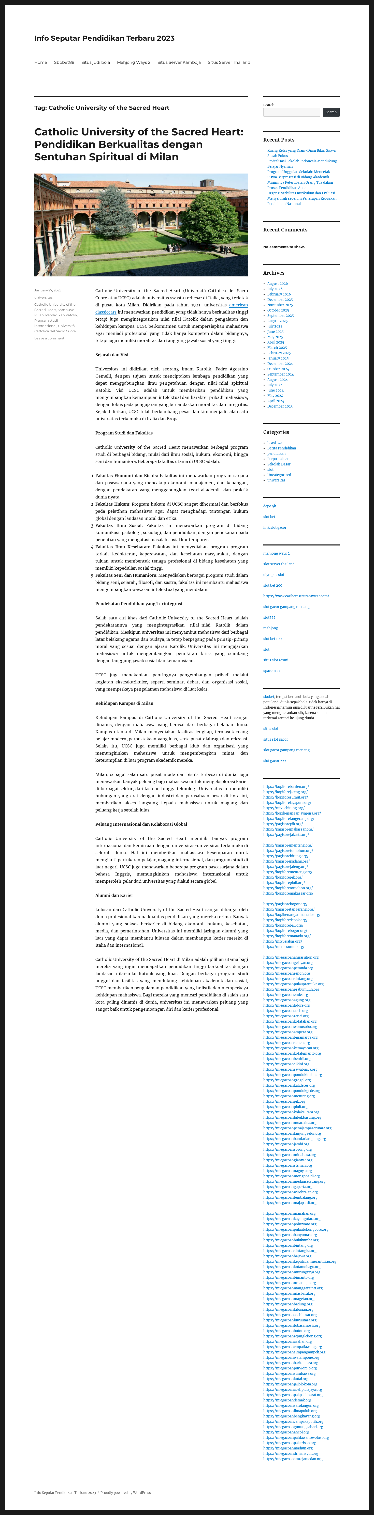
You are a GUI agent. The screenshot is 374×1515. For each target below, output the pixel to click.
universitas (43, 297)
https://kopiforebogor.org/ (285, 931)
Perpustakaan (278, 459)
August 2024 (277, 380)
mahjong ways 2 (276, 553)
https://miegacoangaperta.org (287, 1187)
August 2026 (277, 284)
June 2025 (275, 332)
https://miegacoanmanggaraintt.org (293, 1288)
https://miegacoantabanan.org (288, 1309)
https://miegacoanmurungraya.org (291, 1272)
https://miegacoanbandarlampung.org (294, 1139)
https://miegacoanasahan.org (287, 1341)
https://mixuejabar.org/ (282, 941)
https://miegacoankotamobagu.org (292, 1267)
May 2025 (275, 337)
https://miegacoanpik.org (284, 1101)
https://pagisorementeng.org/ (288, 845)
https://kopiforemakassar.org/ (288, 893)
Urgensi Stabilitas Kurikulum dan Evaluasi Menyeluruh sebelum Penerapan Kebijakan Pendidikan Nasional (302, 198)
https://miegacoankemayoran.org (291, 1048)
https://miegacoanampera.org (287, 1032)
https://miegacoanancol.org (286, 1432)
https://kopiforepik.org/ (283, 877)
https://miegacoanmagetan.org (288, 1299)
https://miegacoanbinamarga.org (290, 1037)
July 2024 (274, 385)
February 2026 (279, 294)
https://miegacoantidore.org (286, 1005)
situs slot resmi (275, 660)
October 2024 (278, 369)
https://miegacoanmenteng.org (289, 1096)
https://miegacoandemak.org (287, 1400)
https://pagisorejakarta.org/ (286, 835)
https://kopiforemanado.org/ (287, 936)
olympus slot (273, 575)
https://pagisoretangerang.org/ (289, 909)
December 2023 (280, 406)
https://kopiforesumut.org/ (285, 797)
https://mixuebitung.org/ (284, 808)
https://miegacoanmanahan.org (289, 1213)
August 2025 (277, 321)
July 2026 (275, 289)
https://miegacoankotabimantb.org (292, 1053)
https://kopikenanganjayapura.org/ (292, 813)
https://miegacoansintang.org (288, 979)
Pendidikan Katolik (61, 315)
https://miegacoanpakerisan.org (289, 1443)
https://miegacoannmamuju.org (289, 1283)
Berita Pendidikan (281, 448)
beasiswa (274, 443)
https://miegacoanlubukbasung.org (292, 1117)
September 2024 (280, 374)
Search (269, 105)
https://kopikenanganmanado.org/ (292, 915)
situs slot (270, 729)
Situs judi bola (95, 62)
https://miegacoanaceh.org (285, 1011)
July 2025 (274, 326)
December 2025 (280, 300)
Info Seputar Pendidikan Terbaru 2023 (104, 38)
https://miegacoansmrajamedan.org (293, 1459)
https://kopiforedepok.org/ (285, 920)
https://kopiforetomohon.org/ (288, 888)
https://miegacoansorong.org (287, 1149)
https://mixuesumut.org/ (284, 947)
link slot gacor (274, 527)
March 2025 (277, 348)
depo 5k (269, 506)
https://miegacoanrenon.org (286, 973)
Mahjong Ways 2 (133, 62)
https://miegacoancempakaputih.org (293, 1421)
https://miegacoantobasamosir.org (292, 1325)
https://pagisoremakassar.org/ (288, 829)
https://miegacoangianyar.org (287, 1160)
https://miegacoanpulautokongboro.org (295, 1229)
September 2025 (280, 316)
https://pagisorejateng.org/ (285, 867)
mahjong (270, 628)
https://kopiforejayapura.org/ (287, 803)
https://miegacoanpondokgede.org (291, 1091)
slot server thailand (279, 564)
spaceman (271, 671)
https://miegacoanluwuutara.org (290, 1320)
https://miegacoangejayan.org (288, 963)
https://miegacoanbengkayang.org (291, 1416)
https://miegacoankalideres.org (289, 1085)
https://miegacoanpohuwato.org (290, 1224)
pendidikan (276, 453)
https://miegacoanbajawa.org (287, 1256)
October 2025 (278, 310)
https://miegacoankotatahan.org (290, 1021)
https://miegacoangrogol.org (287, 1080)
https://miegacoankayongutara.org (292, 1219)
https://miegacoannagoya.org (287, 1171)
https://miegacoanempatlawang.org (292, 1347)
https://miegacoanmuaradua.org (290, 1123)
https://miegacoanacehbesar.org (290, 1315)
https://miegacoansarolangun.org (291, 1405)
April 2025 (275, 342)
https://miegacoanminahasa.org (289, 1155)
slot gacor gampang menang (286, 607)
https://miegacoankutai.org (285, 1379)
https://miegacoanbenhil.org (287, 1059)
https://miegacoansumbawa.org (289, 1373)
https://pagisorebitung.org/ (286, 856)
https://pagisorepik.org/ (283, 824)
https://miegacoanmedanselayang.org (294, 1181)
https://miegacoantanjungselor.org (292, 1133)
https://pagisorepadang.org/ (286, 861)
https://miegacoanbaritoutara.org (290, 1363)
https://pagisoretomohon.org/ (288, 851)
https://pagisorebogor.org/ (285, 904)
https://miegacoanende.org (285, 995)
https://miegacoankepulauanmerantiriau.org (299, 1261)
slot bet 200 (272, 585)
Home (40, 62)
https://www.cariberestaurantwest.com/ (296, 596)
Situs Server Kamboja (179, 62)
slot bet (269, 517)
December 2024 (280, 364)
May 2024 (275, 396)
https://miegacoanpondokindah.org (292, 1075)
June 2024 (275, 390)
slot (270, 469)
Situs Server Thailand (229, 62)
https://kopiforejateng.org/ (285, 792)
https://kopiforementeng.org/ (287, 872)
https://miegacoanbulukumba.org (291, 1240)
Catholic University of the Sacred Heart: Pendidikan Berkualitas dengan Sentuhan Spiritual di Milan (138, 144)
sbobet (268, 697)
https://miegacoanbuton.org (286, 1331)
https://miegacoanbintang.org (288, 1245)
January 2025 (278, 358)
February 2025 (279, 353)
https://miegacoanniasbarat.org (289, 1293)
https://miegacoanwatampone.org (291, 1357)
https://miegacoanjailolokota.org (290, 1384)
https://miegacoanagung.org (286, 1000)
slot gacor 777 (274, 761)
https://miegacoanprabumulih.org (291, 989)
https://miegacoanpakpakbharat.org (293, 1395)
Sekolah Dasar (279, 464)
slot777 (269, 617)
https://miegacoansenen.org (286, 1043)
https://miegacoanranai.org (286, 1016)
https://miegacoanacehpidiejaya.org (292, 1389)
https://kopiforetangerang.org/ (288, 819)
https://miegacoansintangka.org (290, 1251)
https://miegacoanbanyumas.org (290, 1235)
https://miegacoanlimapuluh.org (290, 1411)
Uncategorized (279, 475)
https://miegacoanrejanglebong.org (292, 1336)
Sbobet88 (64, 62)
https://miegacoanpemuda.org (288, 968)
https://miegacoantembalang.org (290, 1197)
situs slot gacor (275, 739)
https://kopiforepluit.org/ (284, 883)
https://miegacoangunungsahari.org (293, 1427)
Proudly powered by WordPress (125, 1493)
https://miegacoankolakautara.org (291, 1112)
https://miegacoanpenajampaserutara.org (297, 1128)
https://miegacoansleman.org (287, 1165)
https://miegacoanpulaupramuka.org (293, 984)
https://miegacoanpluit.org (285, 1107)
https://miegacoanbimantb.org (288, 1277)
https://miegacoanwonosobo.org (290, 1027)
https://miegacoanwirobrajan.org (290, 1192)
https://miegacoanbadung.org (287, 1304)
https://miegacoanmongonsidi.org (291, 1176)
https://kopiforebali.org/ (283, 925)
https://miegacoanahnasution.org (291, 957)
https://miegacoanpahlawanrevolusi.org (296, 1437)
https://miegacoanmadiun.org (288, 1448)
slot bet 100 (272, 639)
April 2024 (275, 401)
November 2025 (280, 305)
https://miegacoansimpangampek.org (294, 1352)
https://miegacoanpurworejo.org (290, 1368)
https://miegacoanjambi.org (286, 1144)
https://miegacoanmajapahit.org (290, 1203)
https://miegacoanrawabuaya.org (290, 1069)
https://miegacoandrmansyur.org (290, 1453)
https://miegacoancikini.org (286, 1064)
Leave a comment (49, 338)
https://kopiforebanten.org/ (286, 787)
